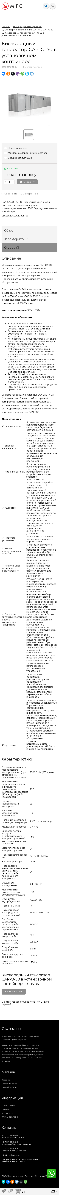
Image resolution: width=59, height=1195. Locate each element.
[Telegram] (32, 74)
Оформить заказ (9, 1083)
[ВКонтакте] (3, 74)
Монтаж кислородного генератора (27, 153)
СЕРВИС (6, 1109)
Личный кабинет (9, 1087)
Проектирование (17, 148)
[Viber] (18, 74)
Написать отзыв (13, 991)
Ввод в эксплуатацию (19, 157)
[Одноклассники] (8, 74)
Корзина (6, 1080)
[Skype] (27, 74)
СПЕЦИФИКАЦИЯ (10, 1117)
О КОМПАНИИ (9, 1105)
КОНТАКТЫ (7, 1113)
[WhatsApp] (22, 74)
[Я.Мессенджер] (3, 1182)
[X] (13, 74)
